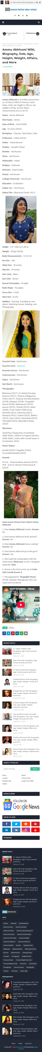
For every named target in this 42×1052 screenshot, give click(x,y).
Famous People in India (10, 963)
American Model (24, 938)
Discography (15, 956)
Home (4, 44)
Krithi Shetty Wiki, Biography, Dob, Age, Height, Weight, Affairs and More (26, 1019)
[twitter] (19, 16)
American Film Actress (24, 934)
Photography (30, 967)
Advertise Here (6, 781)
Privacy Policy (26, 778)
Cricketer (6, 956)
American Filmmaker (10, 938)
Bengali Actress (28, 945)
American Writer (8, 945)
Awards (4, 784)
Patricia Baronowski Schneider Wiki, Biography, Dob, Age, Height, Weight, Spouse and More (26, 716)
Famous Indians (8, 960)
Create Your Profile (27, 781)
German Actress (19, 967)
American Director (9, 934)
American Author (9, 931)
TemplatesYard (19, 1047)
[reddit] (26, 824)
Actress (9, 44)
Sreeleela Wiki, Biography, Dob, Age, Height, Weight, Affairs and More (25, 1008)
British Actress (15, 952)
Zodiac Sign (23, 971)
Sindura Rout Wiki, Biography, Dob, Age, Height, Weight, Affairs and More (26, 728)
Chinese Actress (27, 952)
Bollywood (7, 949)
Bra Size (6, 952)
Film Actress (32, 963)
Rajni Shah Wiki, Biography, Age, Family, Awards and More (25, 661)
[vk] (16, 830)
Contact (4, 778)
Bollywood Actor (17, 949)
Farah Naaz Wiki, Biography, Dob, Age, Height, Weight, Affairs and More (25, 996)
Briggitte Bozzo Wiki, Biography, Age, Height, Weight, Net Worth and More (25, 693)
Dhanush (21, 366)
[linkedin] (6, 830)
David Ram (8, 67)
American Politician (9, 941)
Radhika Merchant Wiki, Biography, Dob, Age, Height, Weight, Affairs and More (26, 739)
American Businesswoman (25, 931)
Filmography (7, 967)
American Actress (21, 927)
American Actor (8, 927)
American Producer (24, 941)
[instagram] (23, 16)
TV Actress (14, 971)
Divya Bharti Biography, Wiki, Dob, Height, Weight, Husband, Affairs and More (26, 984)
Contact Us (28, 1043)
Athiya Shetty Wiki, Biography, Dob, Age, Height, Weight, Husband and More (26, 751)
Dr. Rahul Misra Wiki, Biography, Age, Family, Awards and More (25, 671)
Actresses (13, 923)
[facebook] (15, 16)
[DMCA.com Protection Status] (9, 913)
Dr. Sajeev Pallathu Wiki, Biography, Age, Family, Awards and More (25, 651)
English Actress (26, 956)
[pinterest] (27, 16)
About (23, 775)
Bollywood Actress (30, 949)
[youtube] (35, 830)
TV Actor (6, 971)
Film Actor (23, 963)
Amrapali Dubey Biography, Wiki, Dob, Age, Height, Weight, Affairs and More (25, 1031)
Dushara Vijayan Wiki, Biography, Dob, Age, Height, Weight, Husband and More (25, 705)
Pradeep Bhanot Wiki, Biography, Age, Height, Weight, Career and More (25, 681)
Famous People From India (24, 960)
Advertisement (23, 923)
